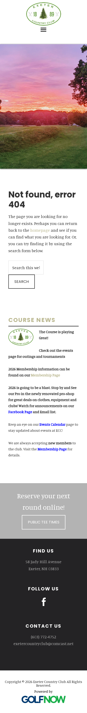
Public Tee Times (43, 522)
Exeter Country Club (43, 14)
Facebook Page (20, 411)
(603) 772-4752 (43, 636)
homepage (40, 230)
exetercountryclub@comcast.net (43, 643)
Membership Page (45, 375)
